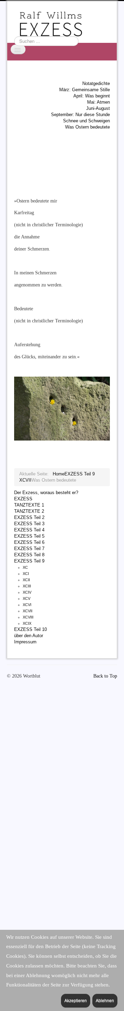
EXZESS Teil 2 (29, 517)
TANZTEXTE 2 (29, 511)
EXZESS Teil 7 (29, 548)
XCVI (27, 605)
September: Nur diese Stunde (80, 114)
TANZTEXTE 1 (29, 505)
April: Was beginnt (91, 95)
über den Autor (28, 635)
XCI (26, 573)
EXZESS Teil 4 (29, 529)
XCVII (27, 611)
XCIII (27, 586)
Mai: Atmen (98, 102)
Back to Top (105, 676)
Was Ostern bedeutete (87, 127)
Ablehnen (105, 1000)
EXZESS (23, 498)
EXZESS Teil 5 (29, 536)
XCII (26, 580)
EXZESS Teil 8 (29, 554)
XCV (26, 598)
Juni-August (98, 108)
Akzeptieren (75, 1000)
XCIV (27, 592)
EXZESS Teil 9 (29, 561)
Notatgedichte (96, 83)
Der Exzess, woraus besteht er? (46, 492)
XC (25, 567)
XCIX (27, 623)
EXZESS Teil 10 (30, 629)
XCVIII (28, 617)
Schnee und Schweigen (86, 120)
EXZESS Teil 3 (29, 523)
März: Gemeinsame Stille (84, 89)
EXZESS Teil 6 (29, 542)
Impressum (25, 641)
